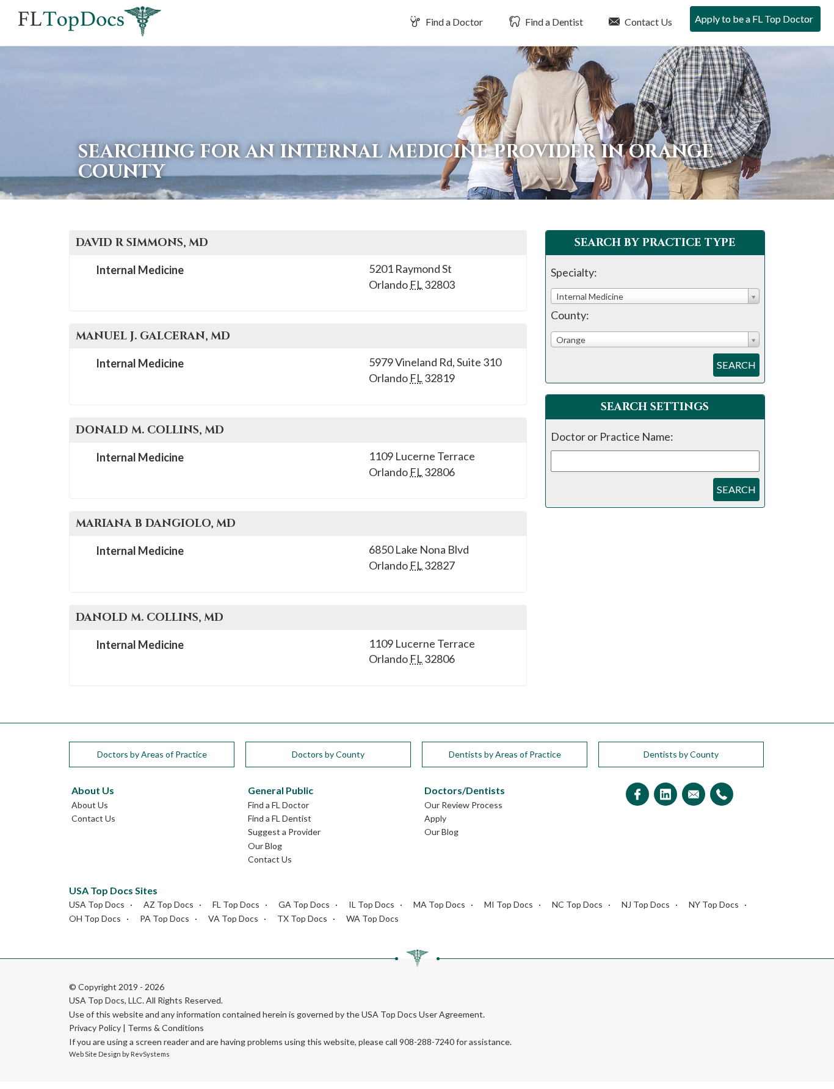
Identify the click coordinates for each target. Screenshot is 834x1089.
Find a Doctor (453, 21)
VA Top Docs (233, 918)
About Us (89, 805)
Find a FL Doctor (278, 805)
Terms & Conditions (166, 1027)
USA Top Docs (97, 904)
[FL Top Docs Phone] (721, 795)
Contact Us (647, 21)
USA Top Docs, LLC (105, 1000)
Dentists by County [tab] (681, 754)
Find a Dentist (553, 21)
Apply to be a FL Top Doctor (754, 18)
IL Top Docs (371, 904)
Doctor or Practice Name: (612, 436)
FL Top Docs (235, 904)
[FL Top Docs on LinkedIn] (665, 795)
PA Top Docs (164, 918)
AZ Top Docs (168, 904)
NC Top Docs (577, 904)
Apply (435, 818)
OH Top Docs (95, 918)
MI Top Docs (508, 904)
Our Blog (265, 846)
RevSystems (150, 1054)
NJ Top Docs (646, 904)
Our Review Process (463, 805)
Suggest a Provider (284, 832)
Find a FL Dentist (279, 818)
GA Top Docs (304, 904)
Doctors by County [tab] (328, 754)
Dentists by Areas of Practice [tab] (505, 754)
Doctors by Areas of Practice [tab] (152, 754)
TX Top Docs (302, 918)
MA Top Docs (439, 904)
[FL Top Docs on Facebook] (637, 795)
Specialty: (574, 272)
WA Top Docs (372, 918)
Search (736, 365)
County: (570, 315)
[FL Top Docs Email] (693, 795)
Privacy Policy (95, 1027)
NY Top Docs (714, 904)
